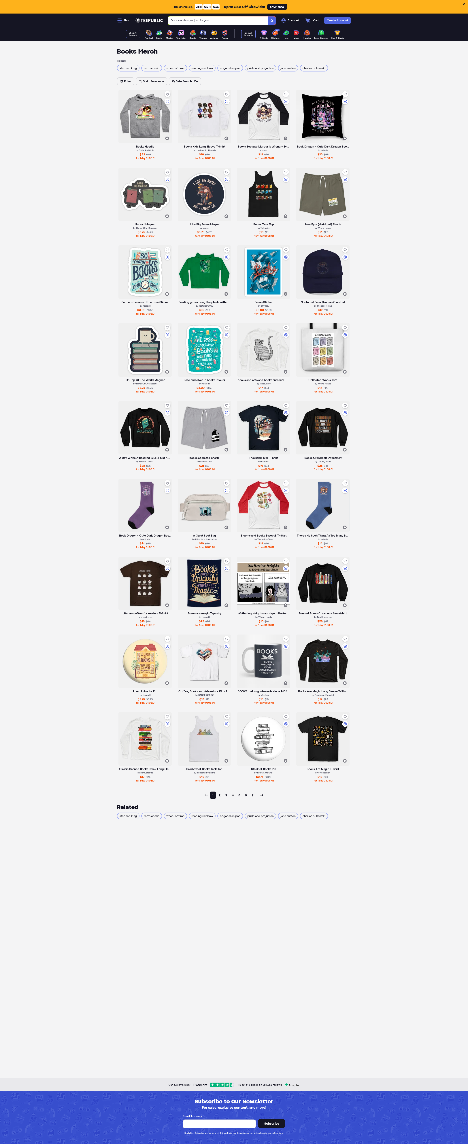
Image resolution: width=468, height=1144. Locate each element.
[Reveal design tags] (167, 138)
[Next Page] (262, 795)
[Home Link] (149, 20)
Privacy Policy (226, 1133)
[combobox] (218, 20)
